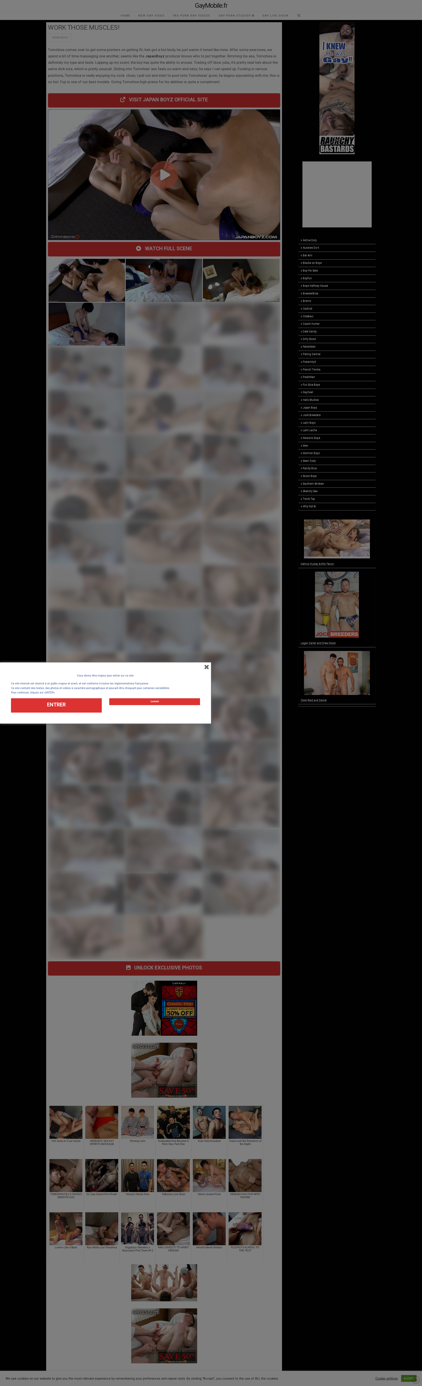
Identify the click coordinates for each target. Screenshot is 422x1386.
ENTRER (56, 705)
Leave (155, 701)
